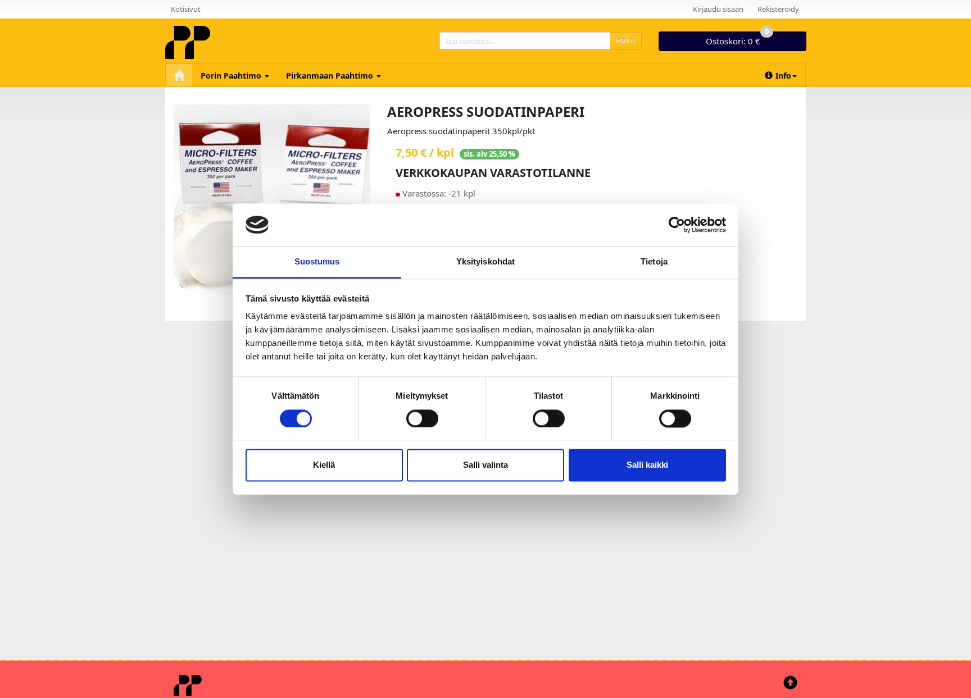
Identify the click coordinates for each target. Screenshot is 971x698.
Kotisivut (186, 9)
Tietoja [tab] (654, 262)
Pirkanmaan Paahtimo (330, 75)
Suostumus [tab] (317, 262)
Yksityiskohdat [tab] (485, 262)
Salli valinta (485, 465)
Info (783, 75)
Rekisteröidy (778, 9)
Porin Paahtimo (232, 75)
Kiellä (324, 465)
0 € (737, 39)
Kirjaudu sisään (718, 9)
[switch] (422, 418)
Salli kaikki (647, 465)
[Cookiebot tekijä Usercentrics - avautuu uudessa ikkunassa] (677, 224)
